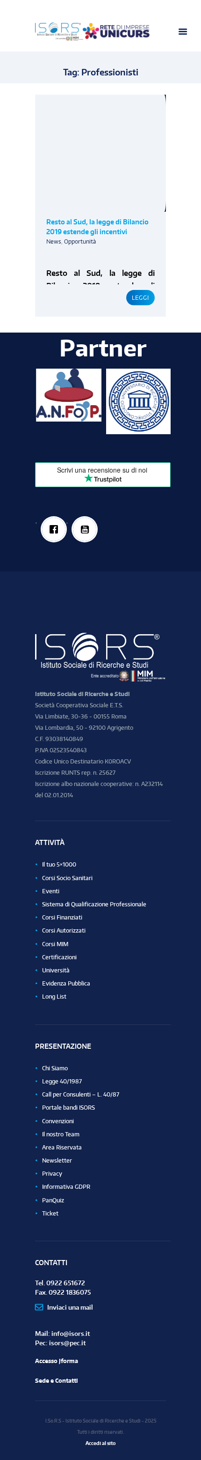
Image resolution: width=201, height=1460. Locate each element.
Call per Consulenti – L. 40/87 (80, 1094)
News (53, 241)
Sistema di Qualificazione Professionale (94, 904)
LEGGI (140, 297)
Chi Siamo (55, 1068)
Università (56, 970)
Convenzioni (58, 1121)
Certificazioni (59, 957)
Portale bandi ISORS (68, 1107)
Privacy (52, 1173)
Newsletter (57, 1160)
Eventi (50, 891)
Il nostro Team (60, 1134)
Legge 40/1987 (62, 1081)
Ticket (50, 1213)
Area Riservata (62, 1147)
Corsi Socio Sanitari (67, 878)
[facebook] (54, 529)
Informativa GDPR (66, 1186)
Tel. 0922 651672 (60, 1283)
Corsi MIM (55, 944)
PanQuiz (53, 1200)
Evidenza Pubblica (66, 983)
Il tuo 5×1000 (59, 864)
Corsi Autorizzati (64, 930)
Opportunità (80, 241)
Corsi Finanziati (62, 917)
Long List (54, 996)
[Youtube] (85, 529)
